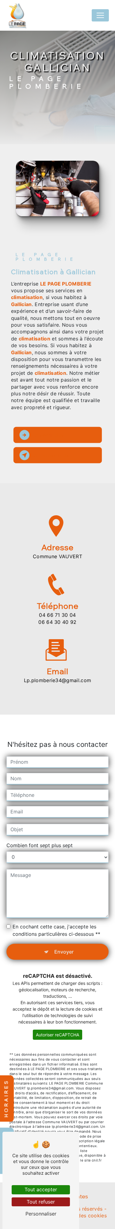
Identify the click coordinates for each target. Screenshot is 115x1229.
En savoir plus (48, 435)
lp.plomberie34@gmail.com (57, 680)
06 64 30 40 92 (57, 622)
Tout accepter (41, 1189)
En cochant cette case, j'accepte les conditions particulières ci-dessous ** (56, 930)
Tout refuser (41, 1202)
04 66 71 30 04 (57, 615)
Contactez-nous (50, 455)
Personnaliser (40, 1214)
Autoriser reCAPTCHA (57, 1034)
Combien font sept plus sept (39, 845)
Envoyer (64, 952)
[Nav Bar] (100, 15)
